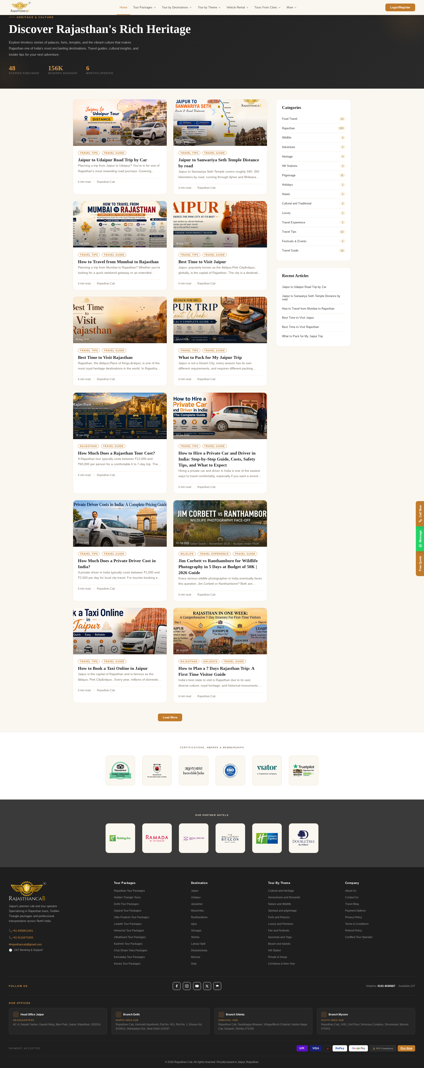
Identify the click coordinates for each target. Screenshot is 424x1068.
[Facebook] (177, 986)
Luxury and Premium (280, 923)
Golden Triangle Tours (127, 897)
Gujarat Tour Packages (127, 910)
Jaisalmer (197, 904)
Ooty (194, 963)
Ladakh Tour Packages (128, 923)
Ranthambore (199, 917)
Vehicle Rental (236, 7)
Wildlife (187, 553)
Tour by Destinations (175, 7)
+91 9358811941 (21, 930)
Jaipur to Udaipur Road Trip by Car (112, 159)
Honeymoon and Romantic (284, 897)
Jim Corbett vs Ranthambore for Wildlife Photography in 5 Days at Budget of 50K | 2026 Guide (218, 566)
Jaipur (195, 890)
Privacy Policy (353, 917)
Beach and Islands (279, 943)
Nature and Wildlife (279, 904)
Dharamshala (199, 950)
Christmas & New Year (281, 963)
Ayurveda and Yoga (280, 937)
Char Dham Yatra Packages (130, 950)
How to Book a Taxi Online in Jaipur (113, 668)
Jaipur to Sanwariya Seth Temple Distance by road (311, 297)
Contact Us (351, 897)
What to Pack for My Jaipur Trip (210, 357)
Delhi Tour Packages (126, 904)
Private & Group (277, 957)
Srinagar (196, 930)
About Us (350, 890)
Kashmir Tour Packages (128, 943)
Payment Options (355, 910)
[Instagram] (187, 986)
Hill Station (274, 950)
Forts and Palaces (279, 917)
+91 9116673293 (21, 937)
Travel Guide (114, 153)
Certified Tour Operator (359, 937)
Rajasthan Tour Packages (129, 890)
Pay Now (407, 1048)
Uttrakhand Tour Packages (130, 937)
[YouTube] (197, 986)
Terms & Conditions (357, 923)
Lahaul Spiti (198, 943)
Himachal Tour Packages (129, 930)
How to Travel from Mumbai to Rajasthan (118, 261)
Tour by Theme (207, 7)
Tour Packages (142, 7)
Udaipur (196, 897)
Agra (194, 923)
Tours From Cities (265, 7)
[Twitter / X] (207, 986)
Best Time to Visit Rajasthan (105, 357)
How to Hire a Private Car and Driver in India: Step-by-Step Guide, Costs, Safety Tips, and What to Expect (217, 459)
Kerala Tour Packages (127, 963)
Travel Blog (352, 904)
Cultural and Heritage (281, 890)
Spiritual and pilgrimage (282, 910)
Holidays (210, 661)
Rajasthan (88, 446)
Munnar (195, 957)
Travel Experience (214, 553)
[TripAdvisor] (217, 986)
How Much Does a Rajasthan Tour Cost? (116, 453)
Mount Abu (197, 910)
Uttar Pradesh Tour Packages (131, 917)
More (290, 7)
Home (123, 7)
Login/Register (400, 7)
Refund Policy (353, 930)
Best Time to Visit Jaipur (202, 261)
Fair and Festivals (278, 930)
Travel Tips (89, 153)
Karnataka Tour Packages (129, 957)
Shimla (195, 937)
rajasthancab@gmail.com (25, 944)
